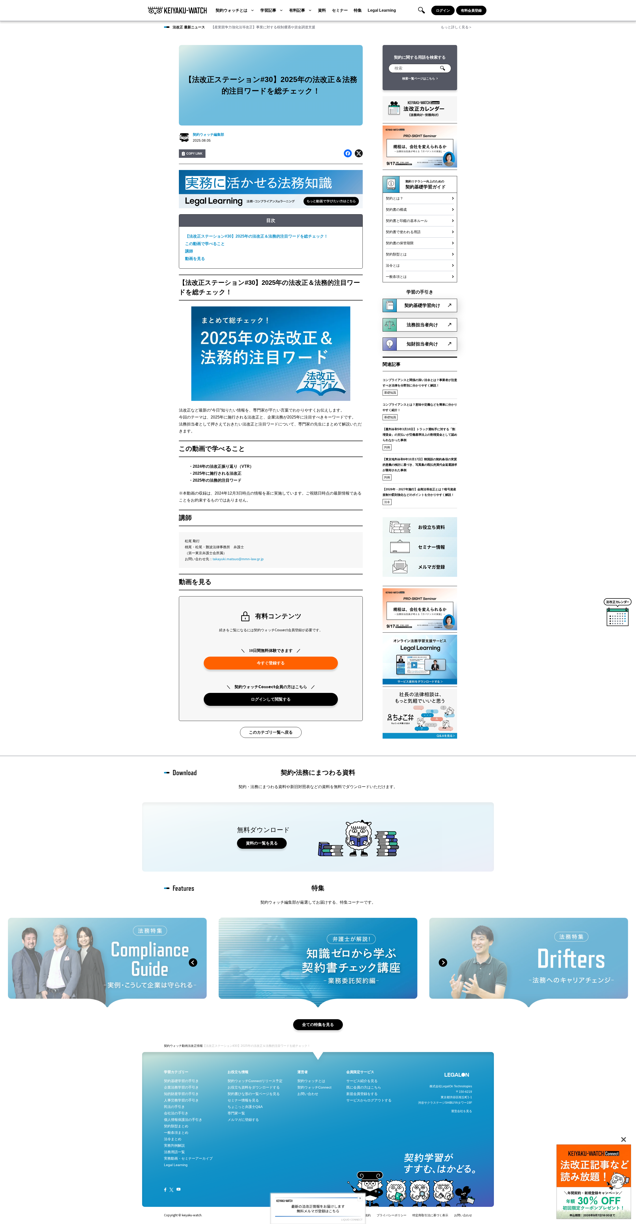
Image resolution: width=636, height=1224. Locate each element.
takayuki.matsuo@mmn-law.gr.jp (238, 559)
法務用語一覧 (174, 1152)
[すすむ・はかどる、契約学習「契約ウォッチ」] (177, 10)
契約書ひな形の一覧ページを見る (254, 1094)
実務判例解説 (174, 1145)
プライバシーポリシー (391, 1215)
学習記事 (268, 10)
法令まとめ (172, 1139)
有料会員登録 (471, 10)
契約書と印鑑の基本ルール (407, 221)
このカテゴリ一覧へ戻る (271, 732)
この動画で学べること (205, 244)
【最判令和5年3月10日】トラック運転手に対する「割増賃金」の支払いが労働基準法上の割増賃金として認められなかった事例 (420, 434)
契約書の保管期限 (400, 243)
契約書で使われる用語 (403, 232)
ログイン (443, 10)
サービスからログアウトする (369, 1100)
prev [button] (193, 962)
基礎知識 (390, 392)
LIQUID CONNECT (351, 1219)
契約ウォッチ (173, 1046)
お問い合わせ (307, 1094)
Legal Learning (382, 10)
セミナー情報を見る (243, 1100)
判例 (387, 447)
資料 (322, 10)
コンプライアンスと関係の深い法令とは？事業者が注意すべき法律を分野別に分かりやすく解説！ (420, 382)
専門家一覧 (236, 1113)
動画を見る (195, 258)
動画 (185, 1046)
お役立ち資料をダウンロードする (254, 1087)
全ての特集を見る (318, 1024)
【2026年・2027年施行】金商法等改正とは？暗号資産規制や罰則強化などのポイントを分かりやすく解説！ (419, 492)
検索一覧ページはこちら (418, 78)
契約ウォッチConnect (314, 1087)
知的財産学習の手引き (181, 1094)
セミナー (340, 10)
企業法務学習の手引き (181, 1087)
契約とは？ (394, 198)
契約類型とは (396, 254)
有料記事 (297, 10)
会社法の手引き (176, 1113)
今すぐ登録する (271, 663)
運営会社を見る (461, 1111)
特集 (358, 10)
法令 (387, 502)
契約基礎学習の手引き (181, 1081)
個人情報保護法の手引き (183, 1120)
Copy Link (194, 153)
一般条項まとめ (176, 1133)
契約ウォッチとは (231, 10)
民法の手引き (174, 1107)
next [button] (443, 962)
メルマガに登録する (243, 1120)
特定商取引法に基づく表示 (430, 1215)
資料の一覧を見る (262, 843)
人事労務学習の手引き (181, 1100)
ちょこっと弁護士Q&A (245, 1107)
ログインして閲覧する (271, 699)
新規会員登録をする (362, 1094)
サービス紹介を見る (362, 1081)
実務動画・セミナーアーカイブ (188, 1158)
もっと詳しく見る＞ (456, 27)
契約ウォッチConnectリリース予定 (255, 1081)
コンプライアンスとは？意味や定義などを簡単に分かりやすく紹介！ (420, 407)
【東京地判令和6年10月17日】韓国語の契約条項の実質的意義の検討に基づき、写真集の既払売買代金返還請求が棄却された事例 (420, 465)
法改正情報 (195, 1046)
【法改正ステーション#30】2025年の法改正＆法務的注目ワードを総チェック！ (256, 236)
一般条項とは (396, 277)
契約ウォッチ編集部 (208, 134)
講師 (189, 251)
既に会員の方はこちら (363, 1087)
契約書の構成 (396, 209)
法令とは (393, 265)
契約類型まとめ (176, 1126)
